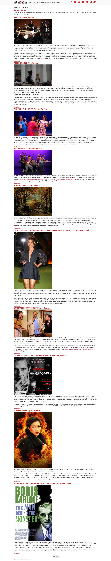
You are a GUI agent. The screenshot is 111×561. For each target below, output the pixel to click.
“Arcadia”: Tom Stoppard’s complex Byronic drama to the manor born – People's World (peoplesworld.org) (47, 179)
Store (53, 3)
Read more (17, 61)
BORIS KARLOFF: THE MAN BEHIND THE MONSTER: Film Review (42, 483)
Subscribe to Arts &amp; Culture (22, 560)
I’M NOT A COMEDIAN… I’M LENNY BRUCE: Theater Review (40, 355)
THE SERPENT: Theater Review (28, 149)
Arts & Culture (20, 10)
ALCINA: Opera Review (24, 17)
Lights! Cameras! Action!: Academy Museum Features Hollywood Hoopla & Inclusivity (52, 230)
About (58, 3)
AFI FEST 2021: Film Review (26, 63)
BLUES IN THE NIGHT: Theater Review (31, 109)
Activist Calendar (41, 3)
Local (34, 3)
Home (30, 3)
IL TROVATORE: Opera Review (27, 410)
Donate (49, 3)
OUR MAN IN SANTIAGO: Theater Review (32, 308)
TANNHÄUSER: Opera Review (27, 185)
